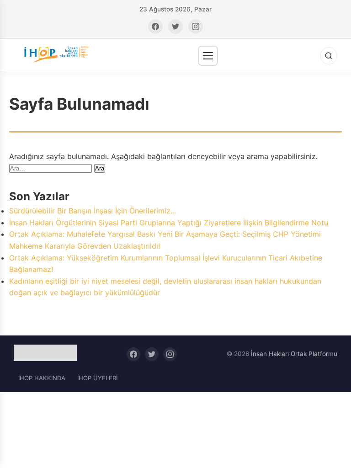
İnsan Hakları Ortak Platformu (294, 353)
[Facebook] (155, 26)
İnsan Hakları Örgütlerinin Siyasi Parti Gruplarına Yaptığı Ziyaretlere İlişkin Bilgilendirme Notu (168, 222)
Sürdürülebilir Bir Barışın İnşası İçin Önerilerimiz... (92, 210)
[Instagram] (195, 26)
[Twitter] (175, 26)
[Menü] (208, 56)
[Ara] (328, 55)
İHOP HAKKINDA (41, 378)
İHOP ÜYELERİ (97, 378)
